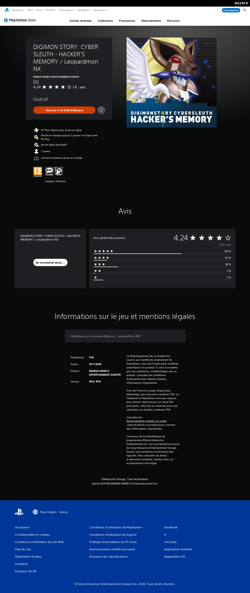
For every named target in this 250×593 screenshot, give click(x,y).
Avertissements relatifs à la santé (146, 421)
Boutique (17, 10)
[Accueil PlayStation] (7, 10)
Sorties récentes (81, 20)
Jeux (38, 10)
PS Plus (50, 10)
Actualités (83, 10)
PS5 (29, 10)
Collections (105, 20)
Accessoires (65, 10)
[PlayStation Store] (21, 20)
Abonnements (151, 20)
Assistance (99, 10)
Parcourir (173, 20)
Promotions (127, 20)
